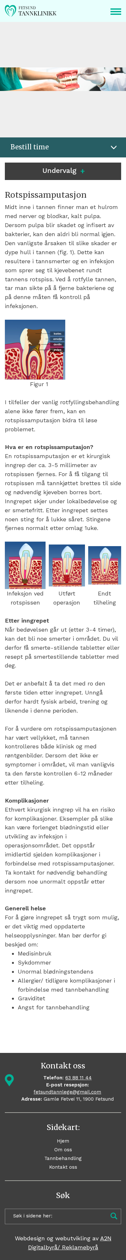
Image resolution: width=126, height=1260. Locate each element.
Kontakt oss (63, 1167)
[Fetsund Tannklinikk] (37, 11)
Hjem (63, 1141)
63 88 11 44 (78, 1078)
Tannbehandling (63, 1158)
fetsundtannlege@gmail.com (67, 1092)
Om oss (63, 1150)
